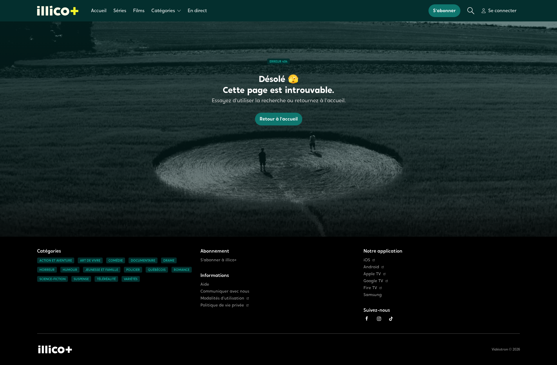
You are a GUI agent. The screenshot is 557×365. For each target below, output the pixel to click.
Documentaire (143, 260)
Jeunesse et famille (101, 270)
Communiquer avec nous (224, 291)
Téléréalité (106, 279)
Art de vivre (90, 260)
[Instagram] (379, 318)
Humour (70, 270)
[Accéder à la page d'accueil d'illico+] (55, 349)
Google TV (373, 280)
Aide (204, 284)
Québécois (157, 270)
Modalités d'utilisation (222, 298)
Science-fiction (52, 279)
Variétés (131, 279)
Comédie (115, 260)
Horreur (47, 270)
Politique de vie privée (222, 305)
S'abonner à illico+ (218, 260)
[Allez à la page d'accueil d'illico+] (57, 10)
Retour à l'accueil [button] (279, 119)
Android (371, 266)
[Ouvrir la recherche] (471, 10)
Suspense (81, 279)
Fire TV (370, 287)
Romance (181, 270)
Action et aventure (55, 260)
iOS (367, 260)
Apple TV (372, 273)
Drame (168, 260)
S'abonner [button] (444, 11)
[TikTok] (391, 318)
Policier (133, 270)
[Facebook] (367, 318)
